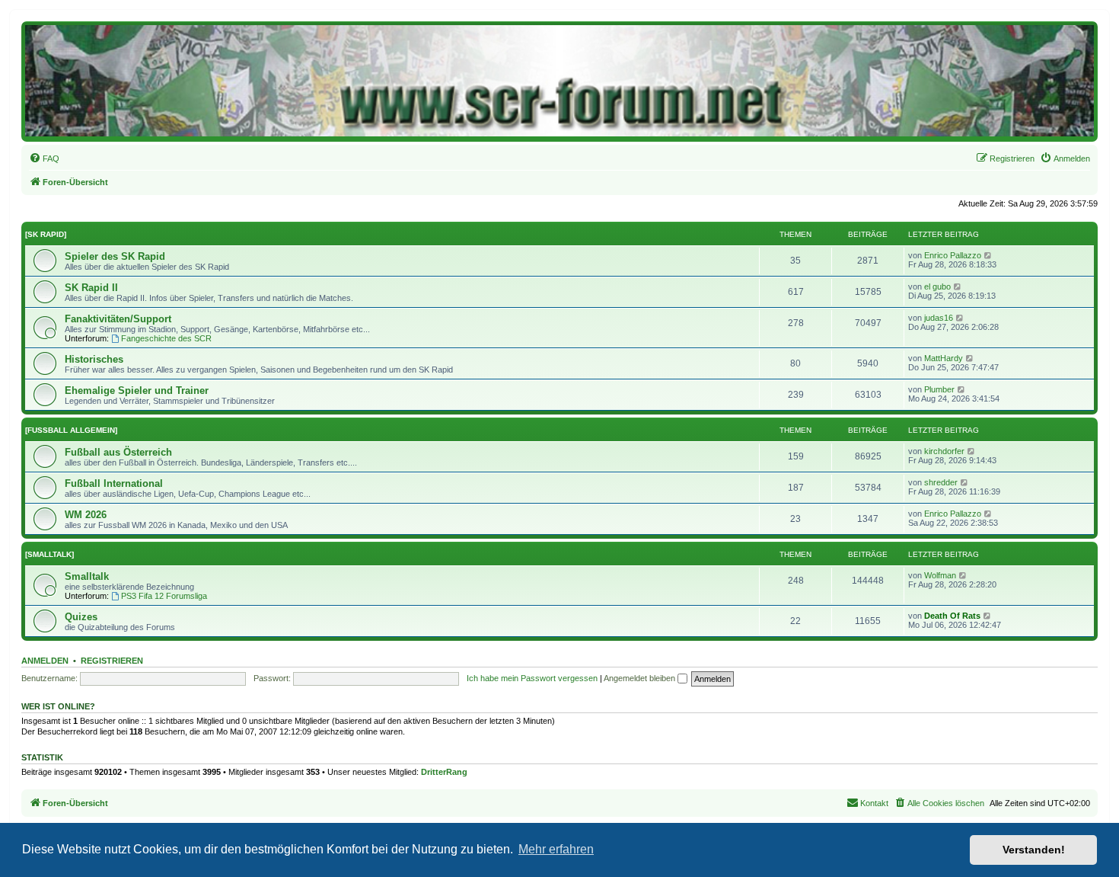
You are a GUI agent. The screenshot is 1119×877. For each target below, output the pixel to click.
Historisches (94, 359)
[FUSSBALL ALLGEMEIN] (71, 430)
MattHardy (943, 358)
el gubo (937, 286)
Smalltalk (87, 576)
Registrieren (112, 660)
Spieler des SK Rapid (115, 256)
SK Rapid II (91, 287)
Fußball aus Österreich (118, 452)
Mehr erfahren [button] (556, 849)
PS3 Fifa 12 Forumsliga (164, 595)
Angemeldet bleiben (640, 678)
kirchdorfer (944, 451)
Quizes (81, 617)
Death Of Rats (952, 615)
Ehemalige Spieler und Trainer (137, 390)
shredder (941, 482)
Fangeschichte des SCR (166, 338)
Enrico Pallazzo (952, 255)
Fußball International (114, 483)
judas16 (938, 317)
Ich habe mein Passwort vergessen (532, 678)
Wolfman (940, 575)
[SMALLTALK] (49, 554)
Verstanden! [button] (1034, 849)
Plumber (939, 389)
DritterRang (444, 771)
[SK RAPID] (45, 234)
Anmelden (45, 660)
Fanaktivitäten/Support (118, 319)
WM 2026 (86, 514)
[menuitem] (44, 158)
